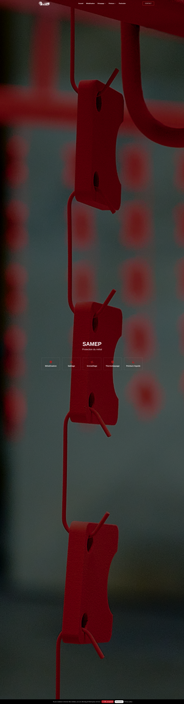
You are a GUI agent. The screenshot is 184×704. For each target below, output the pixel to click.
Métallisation (90, 3)
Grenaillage (92, 366)
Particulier (122, 3)
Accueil (80, 3)
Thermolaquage (113, 366)
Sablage (71, 366)
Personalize (119, 701)
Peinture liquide (134, 366)
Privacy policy (128, 701)
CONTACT (148, 3)
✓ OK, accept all (107, 701)
